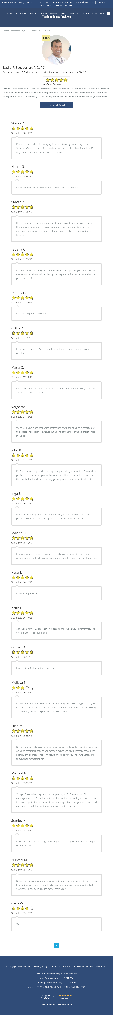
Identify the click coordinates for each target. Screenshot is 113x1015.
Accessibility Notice (83, 966)
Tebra (69, 1004)
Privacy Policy (40, 966)
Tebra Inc (26, 966)
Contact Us (101, 966)
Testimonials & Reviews (40, 30)
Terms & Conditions (60, 966)
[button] (108, 13)
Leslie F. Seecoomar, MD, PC (15, 30)
